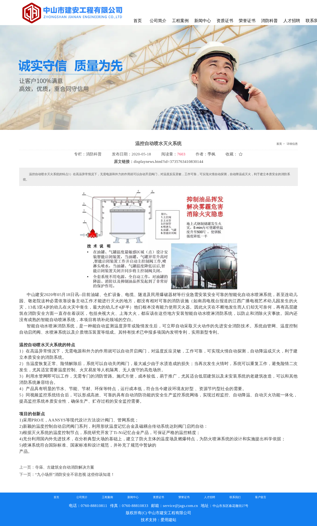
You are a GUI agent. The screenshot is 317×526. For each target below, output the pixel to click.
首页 (279, 143)
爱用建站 (168, 520)
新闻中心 (133, 497)
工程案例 (107, 497)
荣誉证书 (184, 497)
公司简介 (81, 497)
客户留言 (260, 497)
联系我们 (235, 497)
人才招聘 (209, 497)
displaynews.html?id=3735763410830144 (168, 161)
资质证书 (158, 497)
